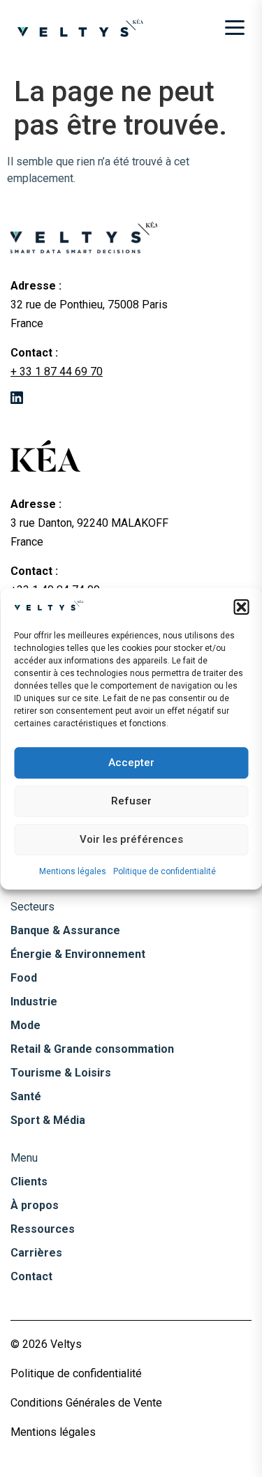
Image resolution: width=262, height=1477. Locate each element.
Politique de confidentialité (164, 871)
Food (23, 977)
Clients (29, 1181)
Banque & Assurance (65, 930)
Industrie (33, 1001)
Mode (25, 1025)
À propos (34, 1205)
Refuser (131, 801)
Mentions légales (72, 871)
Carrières (36, 1252)
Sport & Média (47, 1120)
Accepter (131, 762)
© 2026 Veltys (46, 1344)
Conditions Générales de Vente (86, 1402)
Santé (25, 1096)
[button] (241, 607)
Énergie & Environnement (77, 954)
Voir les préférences (131, 839)
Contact (31, 1276)
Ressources (42, 1229)
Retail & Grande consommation (92, 1049)
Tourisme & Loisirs (60, 1072)
